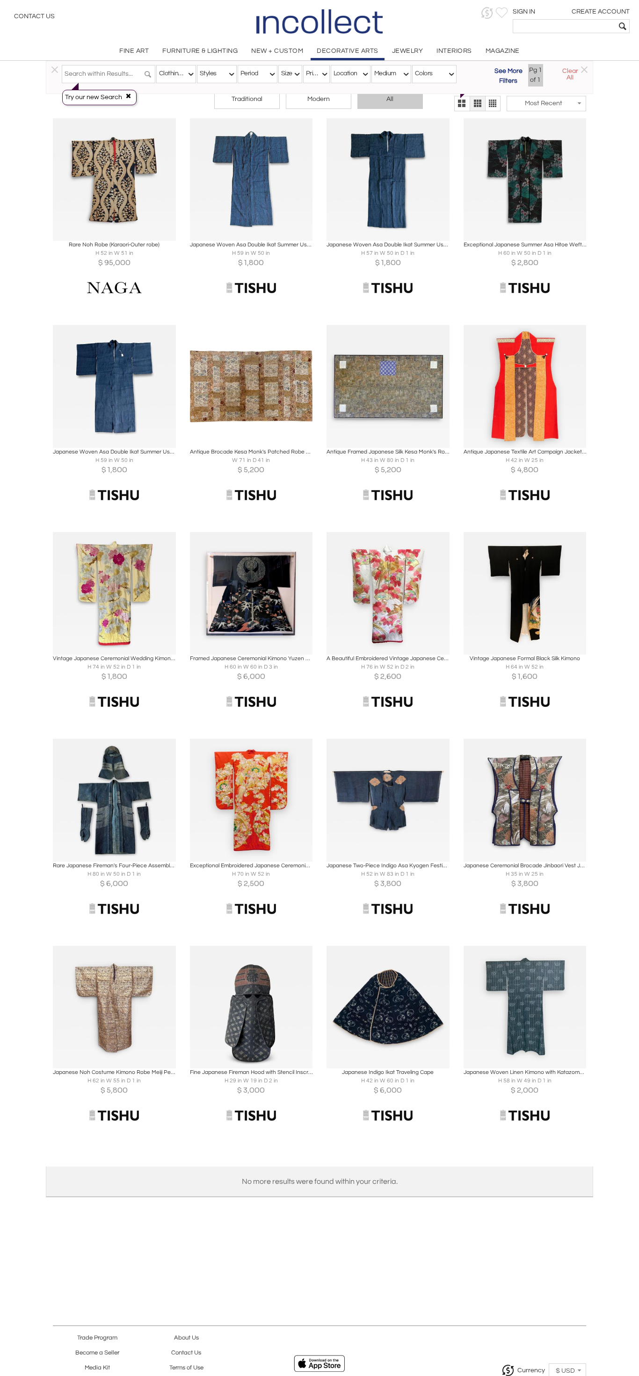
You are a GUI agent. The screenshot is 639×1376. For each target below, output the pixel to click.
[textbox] (564, 26)
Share (108, 231)
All (389, 99)
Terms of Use (186, 1368)
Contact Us (34, 16)
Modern (318, 99)
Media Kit (97, 1368)
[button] (487, 13)
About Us (186, 1338)
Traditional (247, 99)
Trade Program (97, 1338)
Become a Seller (97, 1353)
